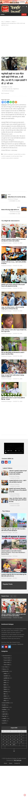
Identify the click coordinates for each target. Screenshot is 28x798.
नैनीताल (5, 689)
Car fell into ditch (15, 156)
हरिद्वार (5, 700)
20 (14, 742)
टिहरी (5, 684)
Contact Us (17, 763)
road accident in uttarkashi (12, 158)
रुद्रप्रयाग (6, 698)
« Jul (14, 749)
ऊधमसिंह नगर (6, 678)
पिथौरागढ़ (5, 691)
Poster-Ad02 (7, 660)
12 (10, 739)
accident (23, 154)
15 (21, 739)
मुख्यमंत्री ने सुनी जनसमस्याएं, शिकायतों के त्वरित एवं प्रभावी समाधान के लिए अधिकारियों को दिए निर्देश (18, 490)
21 (17, 742)
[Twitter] (5, 102)
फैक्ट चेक (4, 716)
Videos (4, 669)
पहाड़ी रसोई (4, 714)
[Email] (13, 102)
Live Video (5, 666)
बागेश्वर (5, 696)
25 (6, 744)
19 (10, 742)
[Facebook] (2, 102)
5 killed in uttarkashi (8, 154)
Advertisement (6, 655)
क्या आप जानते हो (5, 702)
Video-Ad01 (7, 662)
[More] (16, 102)
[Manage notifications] (25, 795)
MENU (3, 14)
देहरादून (5, 687)
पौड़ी (4, 693)
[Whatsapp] (10, 102)
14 (17, 739)
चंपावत (5, 680)
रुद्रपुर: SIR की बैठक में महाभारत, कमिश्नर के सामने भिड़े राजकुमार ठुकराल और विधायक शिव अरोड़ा (17, 500)
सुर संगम (4, 723)
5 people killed (17, 154)
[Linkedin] (8, 102)
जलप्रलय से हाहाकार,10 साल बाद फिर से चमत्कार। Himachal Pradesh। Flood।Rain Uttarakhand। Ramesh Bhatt (13, 552)
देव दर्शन (4, 705)
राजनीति (4, 718)
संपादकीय (4, 720)
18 (6, 742)
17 (3, 742)
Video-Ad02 (7, 664)
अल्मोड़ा (5, 673)
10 (3, 739)
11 (6, 739)
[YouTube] (6, 462)
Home (5, 763)
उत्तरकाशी (4, 88)
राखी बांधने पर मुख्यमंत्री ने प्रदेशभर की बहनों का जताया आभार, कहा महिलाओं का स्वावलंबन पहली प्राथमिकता (18, 472)
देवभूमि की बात (16, 88)
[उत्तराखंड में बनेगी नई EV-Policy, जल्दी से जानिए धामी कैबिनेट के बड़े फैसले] (4, 482)
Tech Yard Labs (17, 760)
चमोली (5, 682)
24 (3, 744)
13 (14, 739)
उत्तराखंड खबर (10, 88)
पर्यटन (3, 711)
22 (21, 742)
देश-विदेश (4, 709)
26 (10, 744)
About (10, 763)
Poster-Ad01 (7, 657)
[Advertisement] (14, 41)
